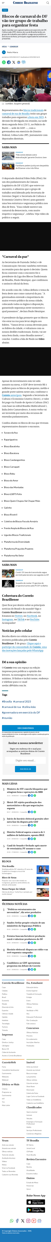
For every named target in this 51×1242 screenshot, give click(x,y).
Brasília (7, 701)
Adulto (28, 1127)
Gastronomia (6, 1073)
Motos (4, 1165)
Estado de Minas (32, 1183)
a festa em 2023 (35, 117)
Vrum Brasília (31, 1155)
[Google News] (19, 63)
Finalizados (30, 1046)
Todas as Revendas (8, 1171)
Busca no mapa (31, 1073)
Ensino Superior (32, 991)
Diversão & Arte (7, 1007)
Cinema (4, 1089)
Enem (28, 1001)
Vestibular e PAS (32, 1010)
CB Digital (5, 1046)
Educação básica (32, 987)
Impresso (7, 1034)
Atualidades (30, 1170)
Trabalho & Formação (34, 994)
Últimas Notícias (32, 1004)
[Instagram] (28, 1221)
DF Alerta (29, 1145)
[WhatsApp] (4, 63)
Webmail (5, 1080)
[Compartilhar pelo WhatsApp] (35, 796)
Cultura (29, 1007)
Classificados (34, 1107)
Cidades (5, 991)
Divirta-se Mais (10, 1084)
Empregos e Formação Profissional (34, 1123)
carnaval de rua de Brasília (16, 113)
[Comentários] (24, 63)
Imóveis (29, 1115)
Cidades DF (14, 46)
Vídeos (4, 1161)
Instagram (7, 619)
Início (4, 46)
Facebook (32, 616)
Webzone (5, 1077)
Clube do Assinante (9, 1052)
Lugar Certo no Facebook (35, 1096)
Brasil (4, 997)
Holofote (5, 1020)
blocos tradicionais (33, 110)
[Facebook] (9, 63)
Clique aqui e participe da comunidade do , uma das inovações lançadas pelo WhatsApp (24, 647)
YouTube (34, 619)
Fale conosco (31, 1024)
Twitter (18, 616)
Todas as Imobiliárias (33, 1100)
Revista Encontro (36, 1159)
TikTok (21, 619)
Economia (5, 1001)
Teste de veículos (8, 1155)
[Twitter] (14, 63)
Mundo (4, 1004)
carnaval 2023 (23, 701)
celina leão (30, 706)
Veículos (29, 1119)
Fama (4, 1067)
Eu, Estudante (34, 983)
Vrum (5, 1140)
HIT (3, 1099)
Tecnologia (6, 1024)
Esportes (5, 1010)
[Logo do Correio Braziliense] (25, 2)
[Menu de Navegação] (3, 3)
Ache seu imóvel (32, 1067)
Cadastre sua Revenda (10, 1175)
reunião (7, 717)
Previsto (29, 1036)
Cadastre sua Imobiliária (35, 1103)
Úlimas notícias (31, 1080)
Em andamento (31, 1039)
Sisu (27, 1014)
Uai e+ (28, 1189)
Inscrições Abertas (33, 1042)
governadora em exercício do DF (21, 712)
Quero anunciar (31, 1112)
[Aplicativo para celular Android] (35, 1210)
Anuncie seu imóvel (33, 1070)
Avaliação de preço (8, 1158)
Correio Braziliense (13, 983)
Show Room (30, 1086)
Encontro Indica (32, 1174)
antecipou (12, 395)
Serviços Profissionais (34, 1130)
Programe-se (6, 1092)
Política (4, 994)
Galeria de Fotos (32, 1093)
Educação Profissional (34, 1017)
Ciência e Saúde (7, 1014)
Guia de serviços (32, 1083)
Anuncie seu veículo (9, 1148)
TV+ (3, 1102)
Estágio (29, 997)
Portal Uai (30, 1186)
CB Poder (29, 1152)
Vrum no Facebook (8, 1168)
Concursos (32, 1028)
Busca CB (5, 1049)
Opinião (4, 1017)
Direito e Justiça (7, 1042)
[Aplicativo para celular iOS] (35, 1202)
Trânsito (5, 1030)
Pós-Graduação (32, 1020)
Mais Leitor (6, 1105)
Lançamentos (31, 1077)
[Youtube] (34, 1221)
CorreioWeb (9, 1062)
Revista (29, 1167)
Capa (4, 987)
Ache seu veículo (8, 1145)
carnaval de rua (12, 706)
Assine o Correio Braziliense (12, 1056)
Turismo (5, 1027)
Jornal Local (30, 1148)
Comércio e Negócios (33, 1134)
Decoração (30, 1090)
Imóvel (30, 1062)
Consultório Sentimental (10, 1070)
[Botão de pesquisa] (48, 3)
